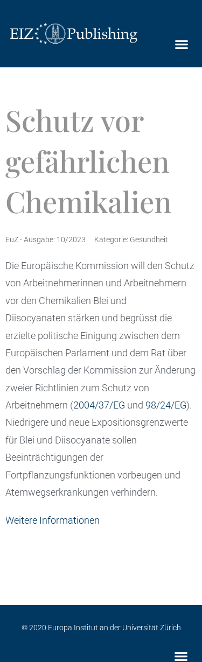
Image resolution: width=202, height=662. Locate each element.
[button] (181, 44)
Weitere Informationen (52, 520)
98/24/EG (165, 405)
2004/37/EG (99, 405)
